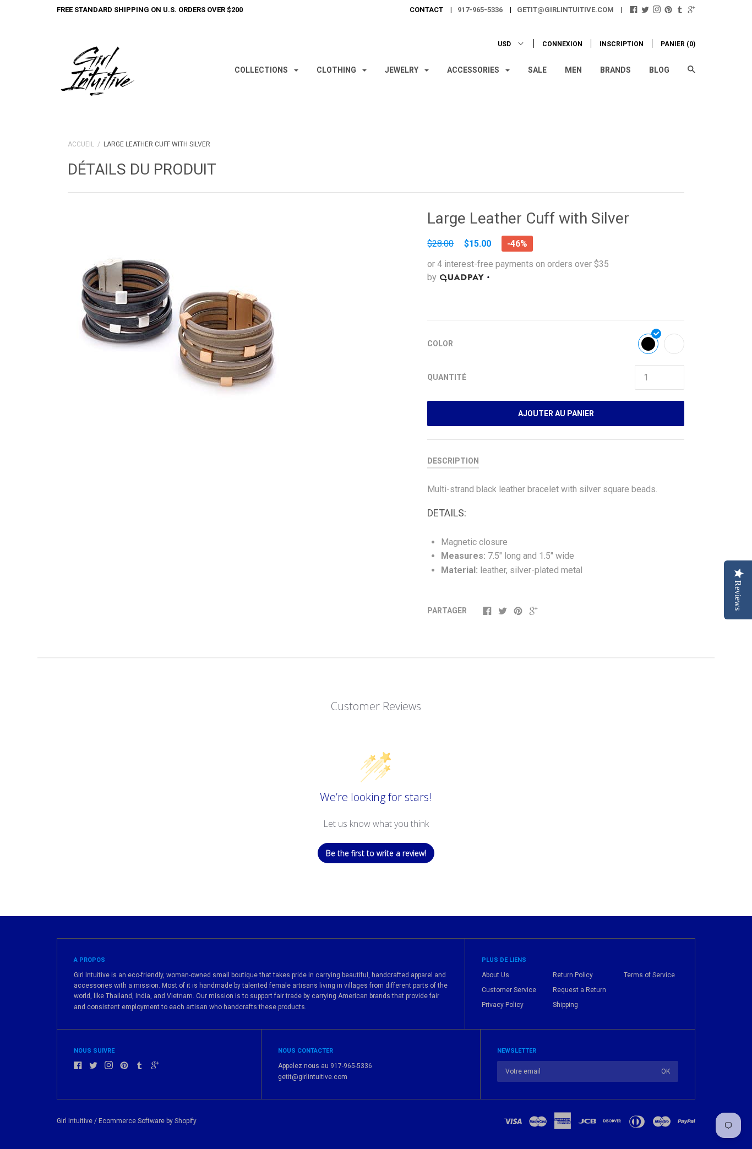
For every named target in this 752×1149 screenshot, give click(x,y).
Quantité (446, 377)
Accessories (474, 70)
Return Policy (573, 975)
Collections (262, 70)
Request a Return (579, 990)
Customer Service (509, 990)
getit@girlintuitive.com (565, 10)
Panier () (678, 44)
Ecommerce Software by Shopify (148, 1121)
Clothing (337, 70)
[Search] (691, 74)
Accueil (81, 144)
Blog (659, 70)
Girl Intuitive (74, 1121)
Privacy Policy (503, 1005)
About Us (495, 975)
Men (573, 70)
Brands (615, 70)
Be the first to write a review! (376, 853)
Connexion (562, 44)
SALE (537, 70)
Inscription (622, 44)
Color (440, 343)
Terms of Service (649, 975)
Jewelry (402, 70)
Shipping (565, 1005)
